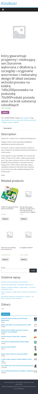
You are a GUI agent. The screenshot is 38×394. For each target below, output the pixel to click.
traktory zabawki (12, 122)
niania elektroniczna (8, 120)
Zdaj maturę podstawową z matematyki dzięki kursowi (17, 284)
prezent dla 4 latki (21, 120)
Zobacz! (5, 112)
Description (8, 128)
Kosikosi (9, 3)
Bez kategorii (25, 118)
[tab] (7, 128)
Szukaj (3, 267)
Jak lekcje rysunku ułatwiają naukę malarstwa (14, 282)
